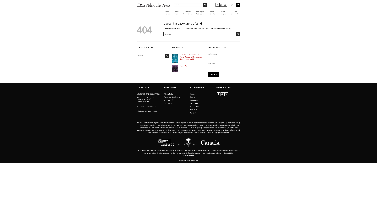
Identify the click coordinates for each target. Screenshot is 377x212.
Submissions (194, 106)
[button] (231, 5)
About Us (193, 110)
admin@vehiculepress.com (147, 111)
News (211, 13)
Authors (187, 13)
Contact (234, 13)
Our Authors (194, 100)
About (222, 13)
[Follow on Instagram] (221, 5)
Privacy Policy (169, 94)
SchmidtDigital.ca (192, 161)
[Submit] (205, 5)
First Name (211, 64)
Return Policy (168, 103)
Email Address (212, 54)
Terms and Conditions (172, 97)
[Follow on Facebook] (217, 5)
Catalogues (200, 13)
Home (167, 13)
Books (175, 13)
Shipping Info (168, 100)
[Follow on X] (225, 5)
